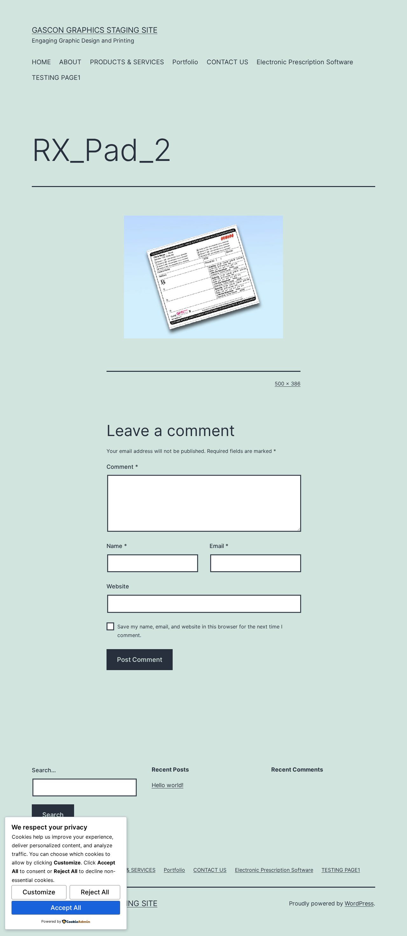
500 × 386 (287, 383)
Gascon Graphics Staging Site (94, 30)
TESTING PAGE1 (56, 77)
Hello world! (167, 785)
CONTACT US (227, 62)
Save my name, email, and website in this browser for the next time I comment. (199, 630)
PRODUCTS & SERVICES (127, 62)
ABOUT (70, 62)
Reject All (95, 892)
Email (219, 546)
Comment (122, 466)
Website (118, 586)
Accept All (66, 908)
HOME (41, 62)
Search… (44, 770)
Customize (39, 892)
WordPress (359, 903)
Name (117, 546)
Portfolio (185, 62)
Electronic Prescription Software (305, 62)
